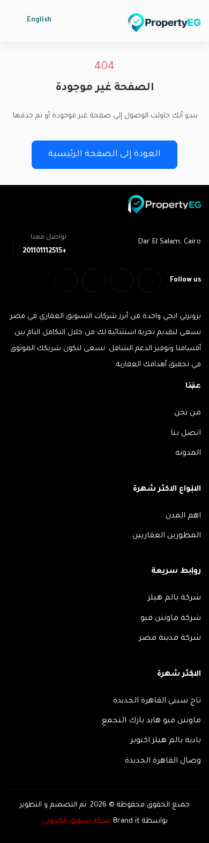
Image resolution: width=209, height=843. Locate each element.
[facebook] (149, 280)
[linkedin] (94, 280)
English (39, 20)
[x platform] (121, 280)
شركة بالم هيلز (174, 598)
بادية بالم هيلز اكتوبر (165, 741)
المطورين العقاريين (166, 536)
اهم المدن (183, 516)
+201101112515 (44, 251)
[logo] (164, 22)
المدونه (188, 453)
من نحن (187, 413)
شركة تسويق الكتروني (76, 821)
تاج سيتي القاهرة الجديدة (157, 701)
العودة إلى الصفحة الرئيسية (104, 154)
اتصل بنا (185, 434)
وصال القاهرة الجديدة (163, 761)
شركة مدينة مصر (170, 638)
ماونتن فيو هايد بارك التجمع (151, 721)
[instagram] (66, 280)
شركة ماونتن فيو (170, 619)
